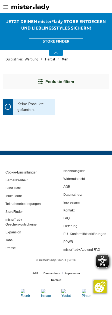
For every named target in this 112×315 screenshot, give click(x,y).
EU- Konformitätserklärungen (84, 234)
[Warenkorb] (110, 7)
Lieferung (70, 226)
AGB (66, 187)
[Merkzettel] (104, 7)
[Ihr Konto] (96, 7)
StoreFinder (14, 212)
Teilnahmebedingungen (23, 204)
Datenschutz (72, 195)
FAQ (66, 218)
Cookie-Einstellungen (21, 172)
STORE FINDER (56, 41)
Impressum (71, 202)
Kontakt (68, 210)
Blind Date (13, 188)
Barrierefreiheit (16, 180)
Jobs (9, 240)
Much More (13, 196)
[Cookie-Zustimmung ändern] (100, 286)
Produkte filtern (59, 81)
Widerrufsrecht (74, 179)
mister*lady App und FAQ (81, 250)
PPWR (68, 242)
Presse (10, 248)
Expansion (13, 232)
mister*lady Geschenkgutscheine (21, 222)
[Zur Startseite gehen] (30, 7)
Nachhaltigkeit (74, 171)
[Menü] (6, 7)
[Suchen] (87, 7)
